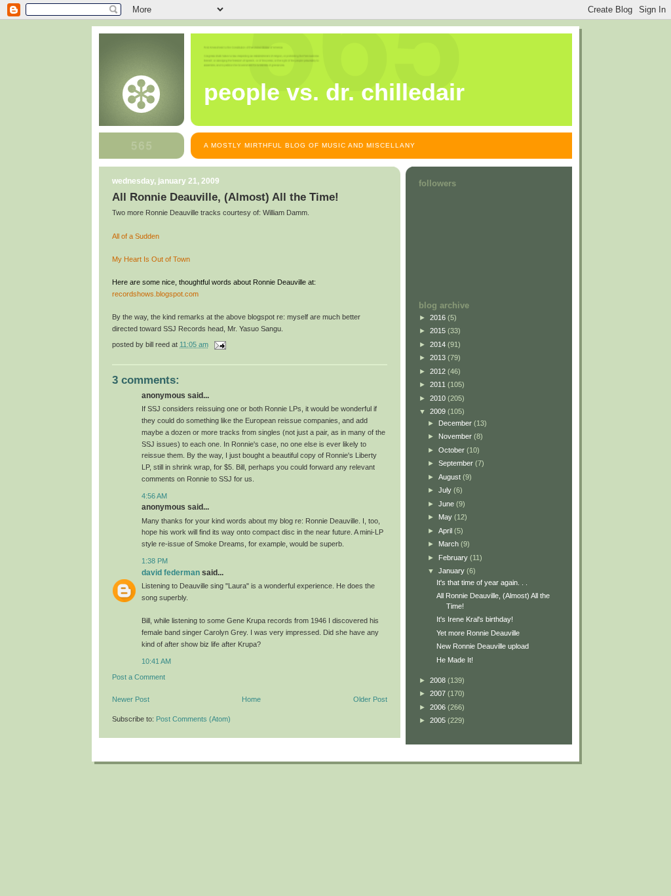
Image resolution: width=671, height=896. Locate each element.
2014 (439, 344)
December (456, 423)
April (446, 531)
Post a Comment (138, 677)
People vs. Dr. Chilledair (334, 92)
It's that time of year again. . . (481, 582)
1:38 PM (155, 561)
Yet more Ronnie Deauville (478, 633)
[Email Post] (219, 344)
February (454, 557)
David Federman (171, 572)
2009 (439, 411)
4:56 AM (154, 496)
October (452, 450)
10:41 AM (156, 661)
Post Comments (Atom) (193, 719)
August (450, 477)
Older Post (370, 699)
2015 (439, 331)
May (446, 517)
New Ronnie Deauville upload (482, 646)
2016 (439, 317)
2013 (439, 357)
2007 (439, 693)
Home (251, 699)
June (447, 504)
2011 (439, 384)
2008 (439, 680)
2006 (439, 707)
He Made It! (454, 660)
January (452, 571)
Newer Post (130, 699)
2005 (439, 720)
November (456, 436)
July (445, 490)
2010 (439, 398)
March (449, 544)
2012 (439, 371)
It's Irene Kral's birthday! (474, 619)
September (456, 463)
